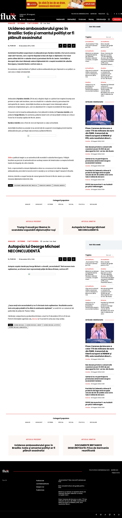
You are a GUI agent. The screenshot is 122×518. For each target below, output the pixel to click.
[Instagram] (117, 14)
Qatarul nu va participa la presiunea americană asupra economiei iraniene (92, 88)
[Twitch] (110, 515)
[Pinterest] (69, 46)
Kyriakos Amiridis (59, 185)
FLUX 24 (13, 46)
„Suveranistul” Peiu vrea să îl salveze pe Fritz (91, 45)
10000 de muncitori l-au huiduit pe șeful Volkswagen (98, 185)
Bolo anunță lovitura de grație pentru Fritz (107, 45)
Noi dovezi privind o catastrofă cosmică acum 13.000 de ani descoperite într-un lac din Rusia (107, 74)
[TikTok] (105, 515)
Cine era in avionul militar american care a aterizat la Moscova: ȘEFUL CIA (91, 74)
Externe (21, 23)
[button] (107, 14)
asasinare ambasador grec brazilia (25, 185)
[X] (119, 14)
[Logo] (5, 471)
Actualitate (89, 41)
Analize (11, 23)
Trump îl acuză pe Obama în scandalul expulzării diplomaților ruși (34, 228)
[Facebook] (114, 14)
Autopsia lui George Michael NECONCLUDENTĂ (88, 228)
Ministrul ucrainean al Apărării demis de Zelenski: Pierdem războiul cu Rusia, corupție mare (92, 57)
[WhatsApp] (73, 46)
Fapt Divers (33, 23)
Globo (10, 158)
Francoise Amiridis (45, 185)
